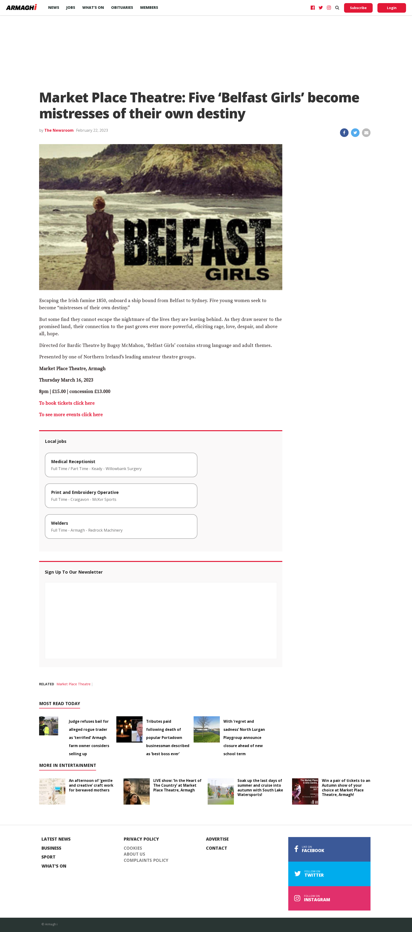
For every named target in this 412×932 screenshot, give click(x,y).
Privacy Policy (141, 839)
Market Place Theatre (74, 684)
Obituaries (122, 7)
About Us (134, 854)
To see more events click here (71, 415)
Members (149, 7)
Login (392, 7)
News (53, 7)
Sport (48, 857)
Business (51, 848)
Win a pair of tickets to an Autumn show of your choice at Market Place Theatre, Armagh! (346, 787)
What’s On (93, 7)
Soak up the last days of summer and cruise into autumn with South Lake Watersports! (260, 787)
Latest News (56, 839)
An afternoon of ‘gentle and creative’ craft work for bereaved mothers (91, 785)
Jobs (70, 7)
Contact (216, 848)
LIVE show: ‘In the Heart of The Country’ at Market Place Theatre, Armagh (177, 785)
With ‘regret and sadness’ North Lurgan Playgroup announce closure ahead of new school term (244, 737)
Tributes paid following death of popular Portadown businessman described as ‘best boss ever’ (167, 737)
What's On (53, 866)
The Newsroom (59, 130)
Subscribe (358, 7)
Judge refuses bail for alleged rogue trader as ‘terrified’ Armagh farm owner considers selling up (89, 737)
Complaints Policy (146, 860)
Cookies (133, 848)
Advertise (217, 839)
